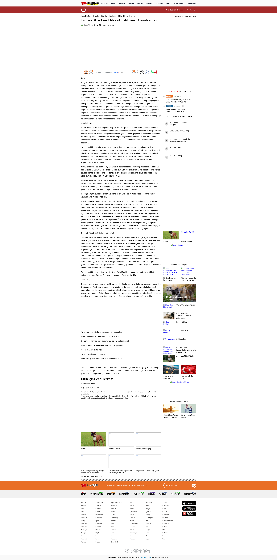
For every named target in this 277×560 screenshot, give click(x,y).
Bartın (83, 509)
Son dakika (174, 10)
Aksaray (149, 502)
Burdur (97, 512)
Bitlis (164, 509)
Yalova (83, 542)
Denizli (83, 515)
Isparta (113, 521)
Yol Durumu (175, 493)
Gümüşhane (150, 518)
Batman (98, 509)
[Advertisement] (67, 47)
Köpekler (104, 16)
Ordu (112, 533)
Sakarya (165, 533)
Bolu (82, 512)
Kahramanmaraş (168, 521)
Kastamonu (134, 524)
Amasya (165, 502)
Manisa (98, 530)
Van (163, 539)
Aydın (148, 505)
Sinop (113, 536)
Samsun (84, 536)
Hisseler (151, 493)
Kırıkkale (165, 524)
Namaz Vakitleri (96, 493)
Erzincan (165, 515)
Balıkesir (165, 505)
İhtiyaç (113, 3)
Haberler (122, 3)
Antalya (98, 505)
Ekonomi (131, 3)
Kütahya (165, 527)
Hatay (83, 521)
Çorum (164, 512)
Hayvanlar (96, 16)
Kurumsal (104, 3)
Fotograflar (159, 3)
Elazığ (148, 515)
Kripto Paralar (190, 493)
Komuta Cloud (146, 557)
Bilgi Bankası (191, 3)
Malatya (84, 530)
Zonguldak (114, 542)
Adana (83, 502)
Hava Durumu (124, 493)
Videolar (140, 3)
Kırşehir (98, 527)
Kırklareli (84, 527)
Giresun (132, 518)
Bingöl (148, 509)
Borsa (83, 493)
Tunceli (132, 539)
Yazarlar (149, 3)
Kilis (112, 527)
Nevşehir (84, 533)
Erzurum (84, 518)
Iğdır (97, 521)
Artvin (132, 505)
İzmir (147, 521)
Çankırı (148, 512)
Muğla (148, 530)
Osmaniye (133, 533)
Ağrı (131, 502)
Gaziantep (114, 518)
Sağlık (168, 3)
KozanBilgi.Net (85, 16)
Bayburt (113, 509)
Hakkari (165, 518)
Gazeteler (111, 493)
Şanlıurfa (149, 536)
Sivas (132, 536)
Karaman (98, 524)
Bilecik (132, 509)
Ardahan (114, 505)
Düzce (113, 515)
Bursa (113, 512)
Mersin (132, 530)
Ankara (83, 505)
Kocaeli (132, 527)
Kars (112, 524)
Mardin (113, 530)
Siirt (96, 536)
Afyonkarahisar (116, 502)
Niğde (97, 533)
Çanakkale (133, 512)
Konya (148, 527)
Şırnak (164, 536)
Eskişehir (98, 518)
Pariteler (163, 493)
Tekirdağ (84, 539)
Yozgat (97, 542)
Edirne (132, 515)
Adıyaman (99, 502)
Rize (147, 533)
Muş (163, 530)
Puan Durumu (139, 493)
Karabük (84, 524)
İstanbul (132, 521)
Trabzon (114, 539)
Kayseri (148, 524)
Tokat (97, 539)
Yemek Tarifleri (178, 3)
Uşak (147, 539)
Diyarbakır (99, 515)
